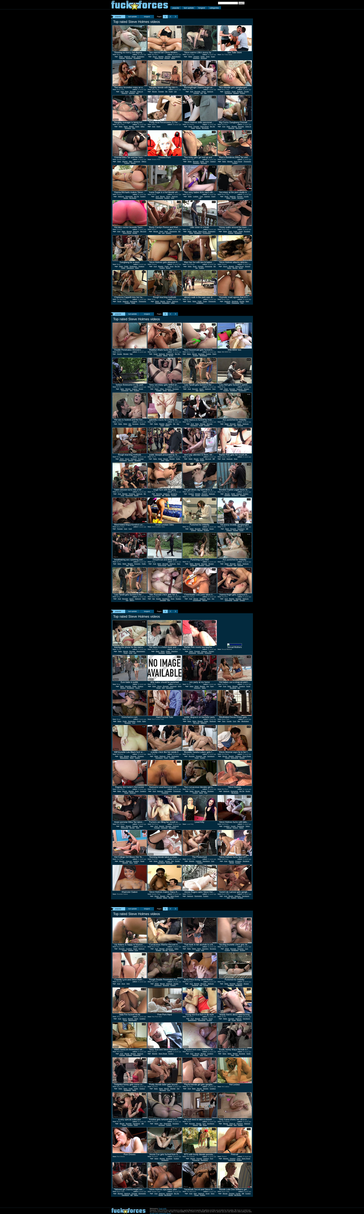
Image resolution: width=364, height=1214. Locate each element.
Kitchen (195, 1125)
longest (201, 8)
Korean (133, 163)
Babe (127, 91)
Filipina (144, 161)
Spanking (196, 58)
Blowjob (161, 56)
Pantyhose (240, 826)
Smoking (171, 390)
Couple (246, 196)
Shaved (167, 58)
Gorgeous (208, 653)
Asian (119, 161)
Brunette (133, 91)
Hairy (195, 1193)
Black (132, 758)
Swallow (235, 93)
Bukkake (240, 91)
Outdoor (213, 161)
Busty (190, 126)
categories (214, 8)
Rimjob (141, 389)
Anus (171, 266)
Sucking (168, 233)
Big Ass (235, 268)
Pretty (158, 126)
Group (204, 91)
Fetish (203, 56)
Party (167, 460)
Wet (238, 721)
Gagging (227, 495)
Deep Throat (159, 58)
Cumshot (227, 91)
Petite (133, 303)
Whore (165, 355)
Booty (241, 268)
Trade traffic (163, 1208)
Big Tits (212, 126)
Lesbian (195, 196)
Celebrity (198, 861)
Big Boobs (205, 128)
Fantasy (211, 651)
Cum (133, 723)
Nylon (228, 303)
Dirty (163, 688)
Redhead (213, 721)
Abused (246, 389)
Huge (208, 56)
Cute (201, 196)
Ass (137, 93)
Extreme (122, 58)
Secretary (240, 198)
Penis (165, 390)
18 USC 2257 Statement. (158, 1213)
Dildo (130, 161)
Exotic (249, 1053)
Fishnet (229, 827)
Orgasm (242, 600)
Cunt (125, 529)
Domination (140, 56)
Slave (201, 793)
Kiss (131, 354)
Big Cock (239, 128)
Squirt (207, 1193)
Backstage (204, 1160)
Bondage (129, 58)
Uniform (193, 530)
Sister (191, 233)
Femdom (141, 266)
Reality (234, 198)
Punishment (207, 233)
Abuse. (169, 1213)
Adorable (163, 600)
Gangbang (228, 93)
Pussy (213, 56)
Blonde (154, 91)
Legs (130, 653)
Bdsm (121, 56)
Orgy (197, 460)
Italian (176, 948)
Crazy (162, 425)
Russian (178, 598)
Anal (122, 91)
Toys (241, 303)
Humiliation (137, 58)
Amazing (196, 56)
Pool (205, 1055)
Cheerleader (197, 600)
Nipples (131, 126)
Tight (137, 827)
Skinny (202, 390)
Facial (234, 91)
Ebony (155, 56)
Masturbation (176, 56)
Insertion (207, 196)
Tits (166, 91)
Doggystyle (129, 196)
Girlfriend (203, 723)
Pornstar (161, 91)
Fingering (132, 494)
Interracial (173, 686)
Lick (175, 91)
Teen (214, 389)
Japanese (137, 161)
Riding (241, 827)
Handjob (167, 56)
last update (189, 8)
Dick (133, 128)
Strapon (203, 791)
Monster (125, 354)
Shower (167, 861)
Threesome (247, 161)
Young (207, 565)
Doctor (211, 529)
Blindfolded (203, 355)
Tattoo (173, 58)
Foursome (165, 793)
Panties (235, 530)
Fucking (242, 93)
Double (246, 91)
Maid (247, 301)
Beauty (239, 1020)
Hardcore (127, 56)
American (204, 651)
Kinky (207, 161)
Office (142, 126)
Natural (204, 600)
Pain (130, 425)
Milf (214, 459)
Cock (172, 198)
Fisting (167, 425)
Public (195, 231)
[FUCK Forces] (139, 9)
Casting (137, 758)
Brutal (134, 56)
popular (175, 8)
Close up (140, 91)
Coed (136, 862)
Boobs (198, 128)
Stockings (235, 301)
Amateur (191, 494)
